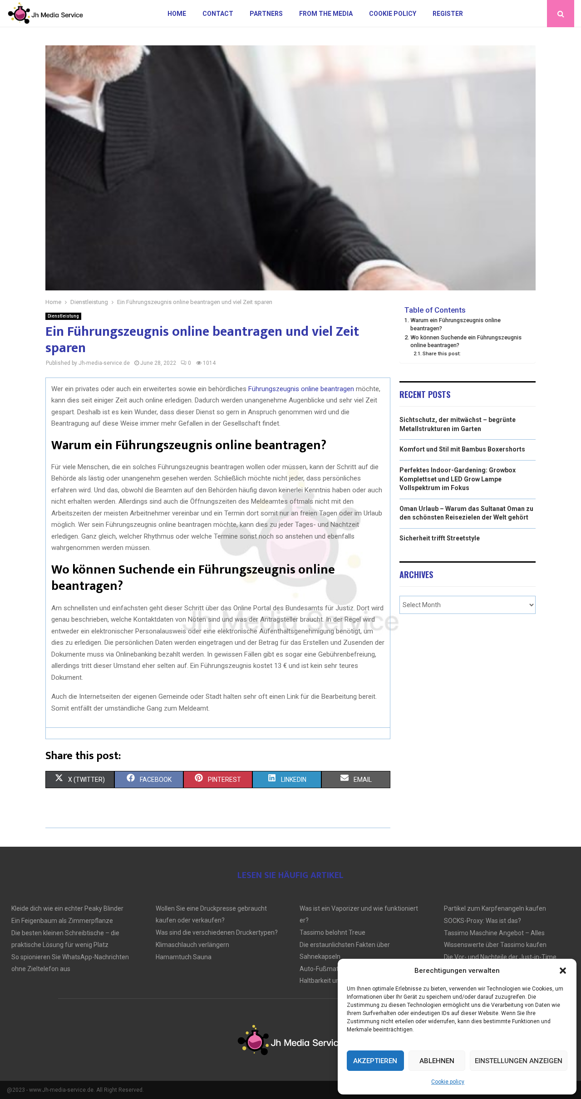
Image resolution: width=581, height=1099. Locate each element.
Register (448, 13)
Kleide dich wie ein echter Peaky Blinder (67, 908)
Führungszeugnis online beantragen (301, 389)
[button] (562, 970)
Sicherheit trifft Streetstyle (439, 538)
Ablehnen (436, 1061)
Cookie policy (447, 1082)
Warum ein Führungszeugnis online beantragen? (455, 324)
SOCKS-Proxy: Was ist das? (482, 920)
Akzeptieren (375, 1061)
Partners (266, 13)
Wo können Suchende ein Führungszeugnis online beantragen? (466, 341)
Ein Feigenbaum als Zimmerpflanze (62, 920)
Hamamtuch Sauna (184, 957)
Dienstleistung (63, 316)
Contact (217, 13)
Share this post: (442, 353)
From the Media (326, 13)
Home (176, 13)
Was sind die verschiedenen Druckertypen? (217, 932)
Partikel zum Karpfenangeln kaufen (495, 908)
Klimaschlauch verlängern (192, 944)
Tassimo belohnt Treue (332, 932)
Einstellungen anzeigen (518, 1061)
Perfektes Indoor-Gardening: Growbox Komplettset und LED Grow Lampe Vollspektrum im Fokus (457, 478)
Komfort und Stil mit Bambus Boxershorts (462, 449)
